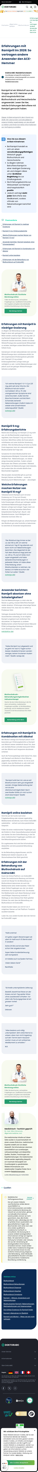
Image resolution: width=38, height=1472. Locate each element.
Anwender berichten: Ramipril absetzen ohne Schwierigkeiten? (18, 243)
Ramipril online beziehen (11, 255)
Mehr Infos (19, 1455)
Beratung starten (15, 311)
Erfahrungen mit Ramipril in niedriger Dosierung (16, 225)
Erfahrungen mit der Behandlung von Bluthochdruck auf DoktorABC (16, 261)
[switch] (4, 1468)
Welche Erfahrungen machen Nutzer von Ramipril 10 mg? (17, 236)
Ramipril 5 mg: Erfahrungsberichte (15, 231)
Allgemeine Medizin (13, 25)
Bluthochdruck (24, 25)
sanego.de (10, 410)
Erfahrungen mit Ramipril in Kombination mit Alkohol (19, 250)
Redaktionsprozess (11, 82)
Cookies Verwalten (19, 1468)
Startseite (5, 25)
